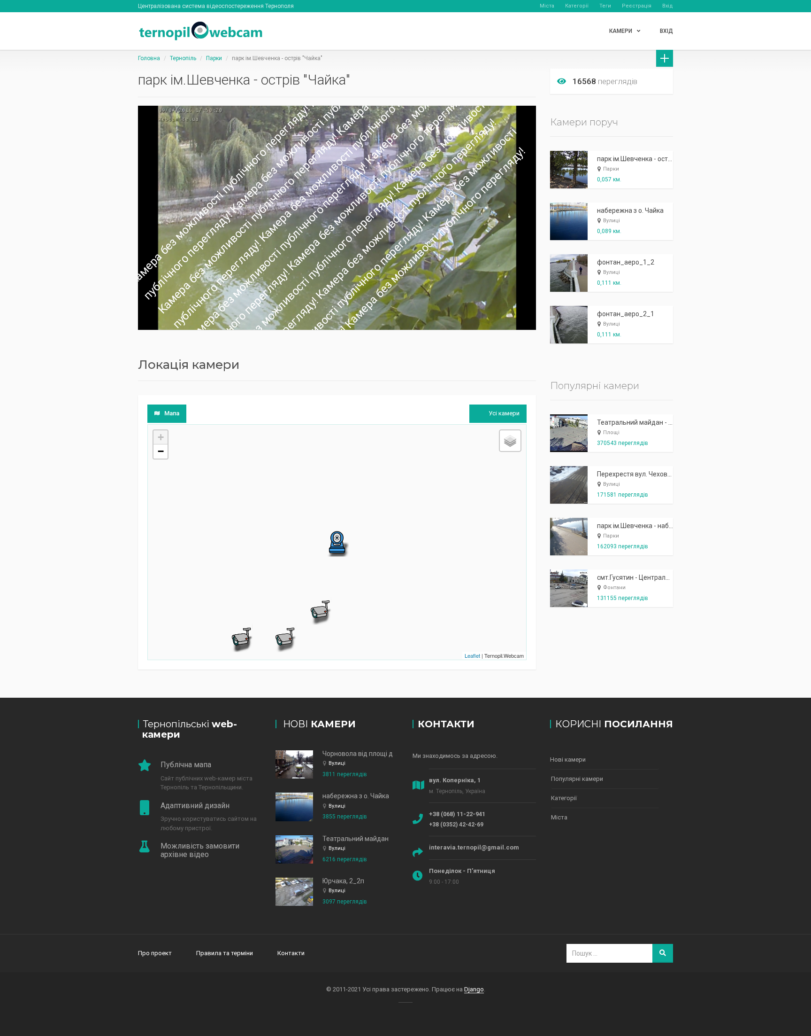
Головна (149, 58)
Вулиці (611, 221)
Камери (621, 31)
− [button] (161, 451)
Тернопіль (183, 58)
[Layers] (510, 440)
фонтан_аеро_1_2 (625, 262)
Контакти (291, 953)
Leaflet (472, 655)
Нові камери (568, 759)
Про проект (155, 953)
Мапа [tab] (171, 413)
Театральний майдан (355, 838)
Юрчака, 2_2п (343, 881)
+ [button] (161, 437)
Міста (547, 6)
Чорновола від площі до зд (364, 753)
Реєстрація (636, 6)
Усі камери (504, 413)
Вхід (667, 6)
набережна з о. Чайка (630, 210)
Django (474, 989)
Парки (214, 58)
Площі (611, 432)
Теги (605, 6)
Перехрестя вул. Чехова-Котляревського (660, 474)
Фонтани (614, 587)
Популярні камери (577, 778)
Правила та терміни (224, 953)
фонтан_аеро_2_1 (625, 314)
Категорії (577, 6)
